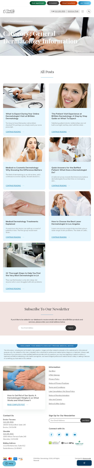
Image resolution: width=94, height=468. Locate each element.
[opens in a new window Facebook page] (51, 434)
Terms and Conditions (57, 387)
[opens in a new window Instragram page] (67, 434)
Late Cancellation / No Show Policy (62, 391)
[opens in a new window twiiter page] (59, 434)
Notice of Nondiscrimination (59, 395)
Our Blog (52, 371)
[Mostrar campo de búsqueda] (89, 11)
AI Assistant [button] (53, 3)
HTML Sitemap (54, 375)
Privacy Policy (54, 379)
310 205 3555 (60, 11)
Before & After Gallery (57, 404)
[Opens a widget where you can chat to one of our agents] (9, 464)
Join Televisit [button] (85, 3)
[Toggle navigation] (82, 11)
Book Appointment (38, 3)
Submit (70, 328)
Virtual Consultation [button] (68, 3)
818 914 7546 (73, 11)
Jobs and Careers (55, 399)
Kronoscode (87, 458)
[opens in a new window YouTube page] (74, 434)
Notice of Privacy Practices (59, 383)
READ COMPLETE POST (16, 405)
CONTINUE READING (13, 132)
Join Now (85, 420)
